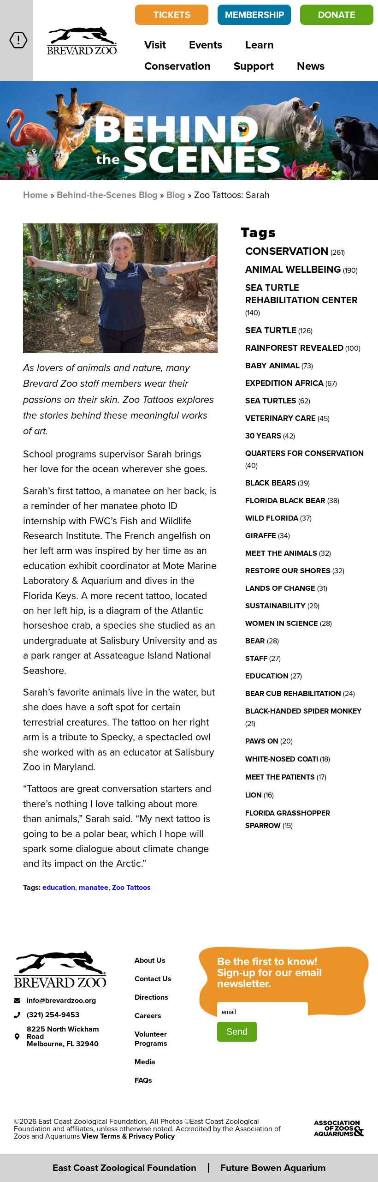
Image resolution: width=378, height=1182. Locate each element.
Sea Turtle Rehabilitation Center (301, 293)
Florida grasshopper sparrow (287, 819)
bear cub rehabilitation (293, 693)
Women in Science (281, 623)
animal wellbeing (293, 269)
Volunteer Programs (151, 1039)
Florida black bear (285, 500)
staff (256, 658)
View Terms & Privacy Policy (128, 1136)
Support (254, 66)
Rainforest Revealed (294, 348)
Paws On (261, 741)
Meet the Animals (281, 552)
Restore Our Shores (288, 570)
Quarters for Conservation (304, 453)
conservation (287, 251)
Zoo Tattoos (131, 887)
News (311, 66)
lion (253, 795)
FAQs (143, 1080)
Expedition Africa (284, 383)
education (58, 887)
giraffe (260, 535)
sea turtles (270, 400)
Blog (175, 194)
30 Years (263, 435)
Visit (155, 44)
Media (145, 1061)
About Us (150, 960)
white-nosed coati (281, 759)
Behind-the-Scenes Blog (107, 194)
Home (35, 194)
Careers (148, 1015)
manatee (93, 887)
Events (205, 44)
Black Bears (270, 482)
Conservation (177, 66)
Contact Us (153, 978)
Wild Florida (271, 517)
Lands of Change (280, 588)
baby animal (272, 366)
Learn (259, 44)
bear (255, 640)
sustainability (275, 605)
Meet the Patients (280, 777)
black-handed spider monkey (303, 711)
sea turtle (270, 330)
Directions (151, 997)
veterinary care (280, 418)
